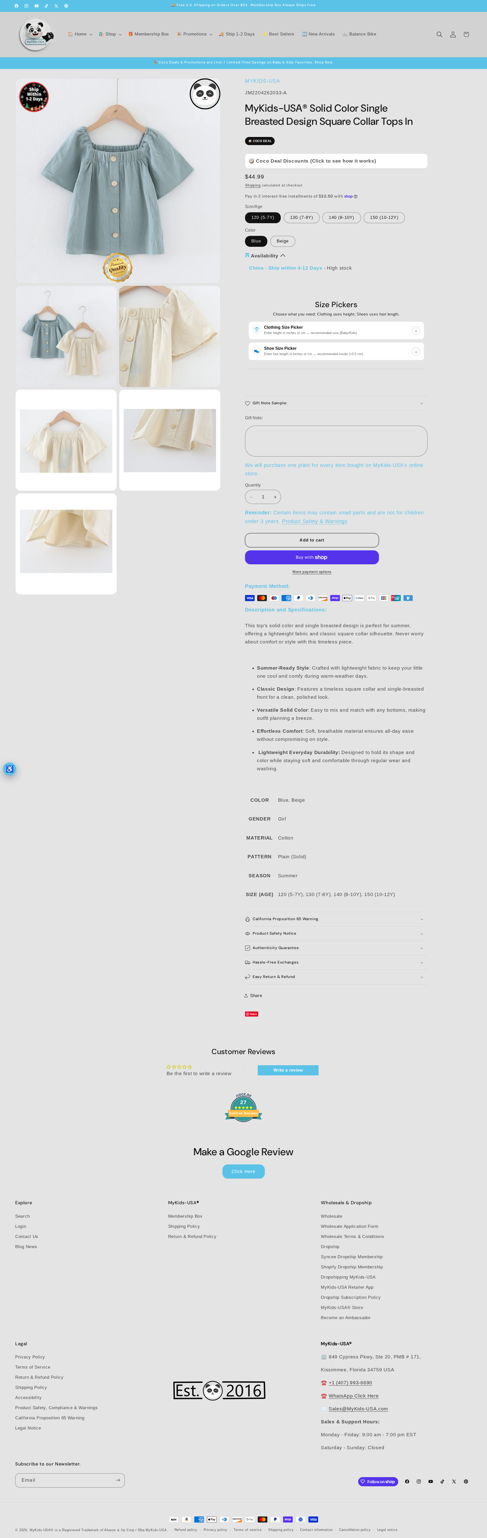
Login (20, 1226)
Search (22, 1216)
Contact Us (26, 1236)
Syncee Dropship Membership (352, 1256)
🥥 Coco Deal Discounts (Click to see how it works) (312, 161)
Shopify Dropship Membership (352, 1266)
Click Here (244, 1171)
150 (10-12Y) (384, 217)
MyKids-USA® (42, 1530)
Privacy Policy (30, 1357)
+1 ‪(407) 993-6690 (350, 1383)
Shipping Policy (184, 1226)
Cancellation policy (355, 1530)
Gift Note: (254, 418)
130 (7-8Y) (301, 217)
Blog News (26, 1246)
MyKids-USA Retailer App (347, 1287)
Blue (256, 241)
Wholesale (331, 1216)
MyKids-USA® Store (342, 1307)
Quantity (253, 485)
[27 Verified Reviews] (243, 1130)
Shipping (253, 185)
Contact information (316, 1530)
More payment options (312, 572)
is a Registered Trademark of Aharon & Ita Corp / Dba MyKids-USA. (111, 1530)
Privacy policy (216, 1530)
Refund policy (186, 1530)
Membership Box (185, 1216)
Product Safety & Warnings (314, 521)
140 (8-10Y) (341, 217)
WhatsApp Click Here (354, 1396)
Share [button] (256, 995)
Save (253, 1014)
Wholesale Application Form (349, 1226)
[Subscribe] (118, 1480)
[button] (79, 34)
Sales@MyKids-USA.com (358, 1408)
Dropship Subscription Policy (351, 1297)
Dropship (330, 1246)
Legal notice (387, 1530)
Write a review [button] (288, 1070)
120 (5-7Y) (262, 217)
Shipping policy (281, 1530)
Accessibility (28, 1397)
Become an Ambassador (346, 1317)
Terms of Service (32, 1367)
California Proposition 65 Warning (49, 1417)
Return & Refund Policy (192, 1236)
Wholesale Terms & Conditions (352, 1236)
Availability (265, 255)
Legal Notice (28, 1428)
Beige (283, 241)
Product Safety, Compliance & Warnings (56, 1407)
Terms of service (248, 1530)
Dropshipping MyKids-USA (348, 1276)
